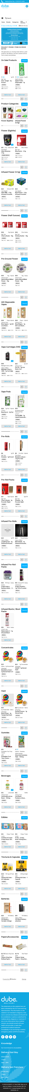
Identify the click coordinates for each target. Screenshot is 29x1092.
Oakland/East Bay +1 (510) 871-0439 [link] (14, 1)
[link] (27, 6)
